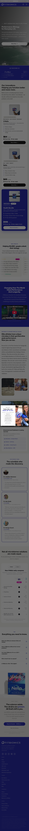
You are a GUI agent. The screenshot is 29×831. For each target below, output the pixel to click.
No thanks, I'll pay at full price (8, 423)
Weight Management (8, 418)
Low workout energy (8, 417)
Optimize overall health (8, 420)
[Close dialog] (27, 405)
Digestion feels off (8, 415)
